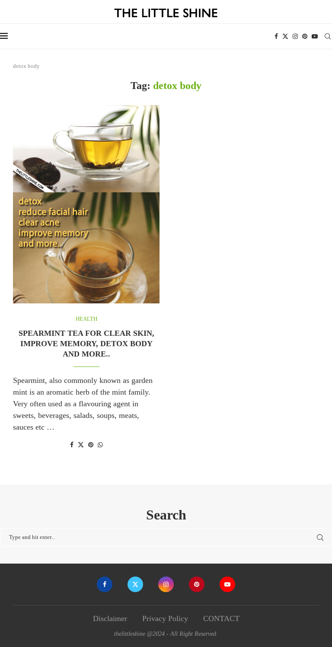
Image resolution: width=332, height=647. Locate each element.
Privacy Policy (165, 618)
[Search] (327, 36)
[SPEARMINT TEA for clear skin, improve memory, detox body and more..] (86, 204)
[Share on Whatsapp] (100, 445)
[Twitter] (285, 36)
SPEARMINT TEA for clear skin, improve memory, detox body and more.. (86, 344)
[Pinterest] (304, 36)
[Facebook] (276, 36)
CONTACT (221, 618)
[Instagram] (295, 36)
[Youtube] (315, 36)
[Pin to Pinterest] (90, 445)
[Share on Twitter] (81, 445)
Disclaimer (110, 618)
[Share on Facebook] (71, 445)
